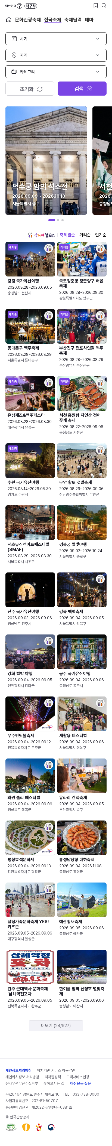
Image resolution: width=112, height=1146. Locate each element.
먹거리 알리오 (41, 235)
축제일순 (67, 234)
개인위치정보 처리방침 (22, 1077)
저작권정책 (53, 1077)
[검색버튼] (104, 5)
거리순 (85, 234)
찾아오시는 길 (53, 1083)
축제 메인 (8, 19)
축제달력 (73, 19)
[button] (51, 220)
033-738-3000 (86, 1094)
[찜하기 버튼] (95, 5)
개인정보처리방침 (18, 1070)
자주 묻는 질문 (80, 1083)
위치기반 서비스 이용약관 (56, 1070)
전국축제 (52, 19)
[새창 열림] (11, 1127)
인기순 (101, 234)
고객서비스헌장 (77, 1077)
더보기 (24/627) (56, 1025)
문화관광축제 (28, 19)
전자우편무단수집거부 (21, 1083)
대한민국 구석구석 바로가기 (21, 6)
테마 (89, 19)
